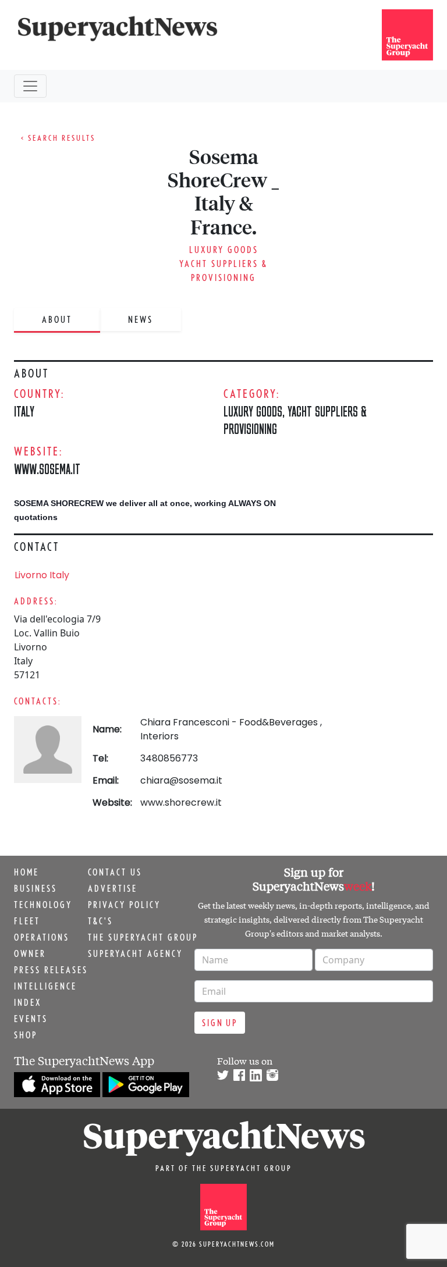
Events (31, 1018)
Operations (41, 937)
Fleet (27, 921)
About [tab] (57, 319)
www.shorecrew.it (181, 802)
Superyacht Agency (135, 953)
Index (27, 1002)
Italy (24, 411)
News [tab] (140, 319)
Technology (43, 904)
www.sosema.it (47, 468)
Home (26, 872)
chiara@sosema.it (181, 780)
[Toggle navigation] (30, 86)
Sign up (219, 1022)
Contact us (115, 872)
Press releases (51, 970)
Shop (25, 1035)
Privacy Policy (124, 904)
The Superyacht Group (143, 937)
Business (35, 888)
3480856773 (169, 758)
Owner (30, 953)
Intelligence (45, 986)
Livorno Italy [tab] (42, 575)
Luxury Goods (223, 249)
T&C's (100, 921)
